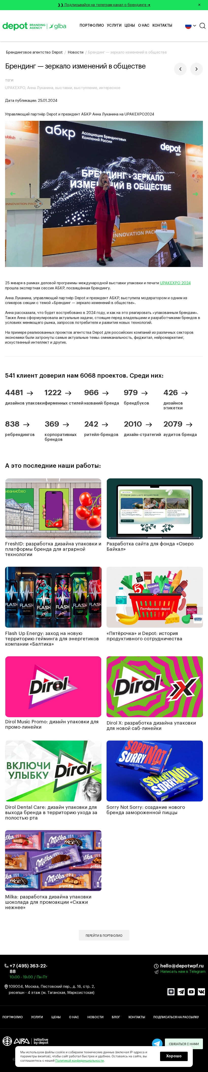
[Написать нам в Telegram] (157, 1043)
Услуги (114, 25)
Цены (130, 25)
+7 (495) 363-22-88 (28, 969)
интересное (109, 88)
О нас (143, 25)
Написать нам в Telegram (182, 972)
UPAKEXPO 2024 (175, 283)
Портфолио (92, 25)
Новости (95, 1017)
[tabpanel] (104, 194)
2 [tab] (107, 259)
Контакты (162, 25)
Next (195, 194)
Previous (12, 194)
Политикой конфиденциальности (79, 1060)
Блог (116, 1017)
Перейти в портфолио (104, 935)
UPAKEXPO (15, 88)
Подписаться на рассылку (176, 1017)
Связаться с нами (184, 1044)
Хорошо (174, 1056)
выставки (63, 88)
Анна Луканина (40, 88)
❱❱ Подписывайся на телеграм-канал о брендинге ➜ (129, 5)
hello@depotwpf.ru (164, 966)
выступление (85, 88)
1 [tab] (100, 259)
